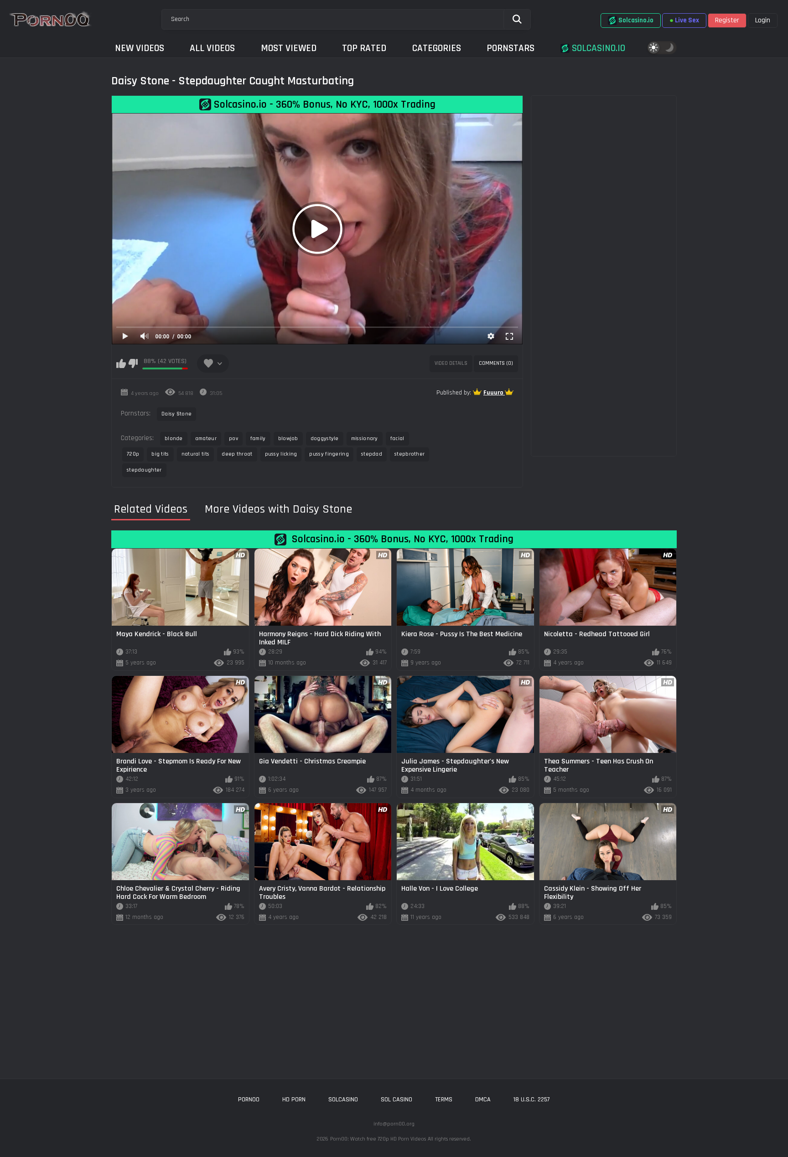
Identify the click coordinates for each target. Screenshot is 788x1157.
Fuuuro (494, 393)
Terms (443, 1099)
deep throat (237, 454)
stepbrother (409, 454)
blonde (174, 438)
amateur (206, 438)
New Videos (139, 48)
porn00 (248, 1099)
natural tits (195, 454)
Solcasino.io (597, 48)
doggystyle (325, 438)
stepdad (371, 454)
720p (133, 454)
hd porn (294, 1099)
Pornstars (510, 48)
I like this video (121, 363)
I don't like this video (133, 363)
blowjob (288, 438)
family (258, 438)
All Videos (212, 48)
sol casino (396, 1099)
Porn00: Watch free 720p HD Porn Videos (378, 1139)
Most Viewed (288, 48)
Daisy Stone (176, 413)
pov (233, 438)
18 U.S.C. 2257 (531, 1099)
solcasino (343, 1099)
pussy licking (281, 454)
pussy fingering (329, 454)
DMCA (483, 1099)
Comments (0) (496, 363)
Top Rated (364, 48)
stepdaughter (144, 470)
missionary (364, 438)
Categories (436, 48)
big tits (160, 454)
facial (397, 438)
